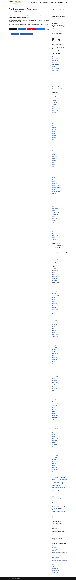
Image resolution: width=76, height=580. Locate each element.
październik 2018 (55, 318)
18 (59, 254)
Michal (12, 11)
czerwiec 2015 (55, 365)
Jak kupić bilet (53, 2)
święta (61, 513)
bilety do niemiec (57, 485)
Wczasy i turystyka (55, 233)
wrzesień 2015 (55, 359)
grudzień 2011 (55, 446)
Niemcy (57, 493)
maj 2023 (54, 286)
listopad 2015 (54, 355)
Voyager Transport (55, 231)
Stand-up (54, 66)
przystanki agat (62, 494)
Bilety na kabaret (55, 64)
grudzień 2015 (55, 353)
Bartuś (53, 108)
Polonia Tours (54, 183)
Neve (9, 578)
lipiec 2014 (54, 386)
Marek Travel (54, 160)
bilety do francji (64, 483)
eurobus (62, 491)
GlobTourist (54, 143)
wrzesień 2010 (55, 469)
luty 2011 (54, 459)
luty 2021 (54, 299)
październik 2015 (55, 357)
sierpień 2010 (54, 471)
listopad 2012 (54, 424)
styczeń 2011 (54, 461)
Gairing (53, 141)
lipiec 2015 (54, 363)
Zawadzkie (54, 239)
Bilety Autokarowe (34, 2)
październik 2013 (55, 403)
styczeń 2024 (54, 280)
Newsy (53, 170)
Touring (53, 224)
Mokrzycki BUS (55, 168)
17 (57, 254)
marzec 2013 (54, 417)
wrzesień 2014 (55, 382)
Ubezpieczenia (60, 2)
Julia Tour (54, 152)
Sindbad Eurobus (55, 212)
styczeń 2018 (54, 320)
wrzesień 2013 (55, 405)
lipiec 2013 (54, 409)
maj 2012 (54, 436)
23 (55, 257)
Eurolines (54, 131)
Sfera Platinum (55, 208)
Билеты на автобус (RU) (57, 88)
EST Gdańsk (54, 129)
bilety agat (56, 482)
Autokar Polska (55, 106)
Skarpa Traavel (55, 214)
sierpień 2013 (54, 407)
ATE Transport (55, 104)
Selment (53, 206)
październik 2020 (55, 303)
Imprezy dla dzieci (55, 68)
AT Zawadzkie (55, 102)
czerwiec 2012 (55, 434)
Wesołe (53, 237)
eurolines (65, 491)
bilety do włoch (55, 487)
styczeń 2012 (54, 444)
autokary (53, 477)
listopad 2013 (54, 401)
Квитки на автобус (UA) (56, 86)
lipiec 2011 (54, 453)
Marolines (54, 162)
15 (53, 254)
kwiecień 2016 (55, 345)
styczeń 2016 (54, 351)
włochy (58, 513)
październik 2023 (55, 282)
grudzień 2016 (55, 330)
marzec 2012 (54, 440)
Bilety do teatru (55, 60)
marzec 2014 (54, 394)
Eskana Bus (54, 127)
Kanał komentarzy (55, 570)
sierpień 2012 (54, 430)
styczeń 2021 (54, 301)
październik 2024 (55, 276)
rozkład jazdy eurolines (61, 503)
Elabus (53, 125)
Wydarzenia (54, 56)
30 (55, 259)
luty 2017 (54, 326)
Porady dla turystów (56, 185)
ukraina (56, 513)
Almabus (54, 100)
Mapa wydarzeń (55, 58)
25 (59, 257)
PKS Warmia (54, 179)
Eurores (53, 133)
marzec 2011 (54, 457)
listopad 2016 (54, 332)
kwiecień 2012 (55, 438)
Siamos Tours (54, 210)
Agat (53, 98)
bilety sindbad (56, 491)
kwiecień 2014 (55, 392)
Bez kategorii (54, 114)
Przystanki (54, 193)
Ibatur (53, 146)
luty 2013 (54, 419)
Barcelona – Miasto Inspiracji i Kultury (59, 30)
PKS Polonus (54, 175)
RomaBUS (54, 197)
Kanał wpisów (55, 568)
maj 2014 (54, 390)
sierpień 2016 (54, 338)
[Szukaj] (66, 517)
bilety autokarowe (61, 482)
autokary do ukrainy (56, 479)
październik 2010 (55, 467)
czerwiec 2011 (55, 455)
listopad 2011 (54, 448)
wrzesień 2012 (55, 428)
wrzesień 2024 (55, 278)
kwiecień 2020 (55, 309)
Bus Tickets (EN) (55, 79)
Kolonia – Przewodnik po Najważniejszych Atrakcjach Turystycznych (57, 33)
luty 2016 (54, 349)
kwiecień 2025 (55, 270)
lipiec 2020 (54, 305)
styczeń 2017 (54, 328)
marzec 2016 (54, 347)
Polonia (53, 181)
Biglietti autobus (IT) (56, 84)
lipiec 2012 (54, 432)
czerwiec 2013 (55, 411)
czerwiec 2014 (55, 388)
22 (53, 257)
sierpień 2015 (54, 361)
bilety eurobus (62, 487)
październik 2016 (55, 334)
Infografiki (54, 148)
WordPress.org (55, 572)
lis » (56, 262)
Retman (53, 195)
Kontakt (65, 2)
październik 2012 (55, 426)
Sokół (53, 216)
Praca (53, 189)
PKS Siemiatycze (55, 177)
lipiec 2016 (54, 340)
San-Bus (54, 202)
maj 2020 (54, 307)
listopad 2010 (54, 465)
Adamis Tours (54, 96)
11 (59, 252)
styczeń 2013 (54, 421)
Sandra (53, 204)
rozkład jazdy (60, 500)
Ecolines (54, 123)
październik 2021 (55, 295)
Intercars (54, 150)
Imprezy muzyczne (55, 62)
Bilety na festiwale (55, 72)
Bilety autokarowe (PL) (56, 77)
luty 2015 (54, 372)
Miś (53, 166)
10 (57, 252)
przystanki (58, 494)
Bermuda (54, 112)
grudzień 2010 (55, 463)
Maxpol (53, 164)
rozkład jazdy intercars (56, 506)
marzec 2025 (54, 272)
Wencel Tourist (55, 235)
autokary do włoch (64, 479)
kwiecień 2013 (55, 415)
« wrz (53, 262)
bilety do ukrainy (64, 485)
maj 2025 (54, 268)
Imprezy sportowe (55, 70)
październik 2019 (55, 313)
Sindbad (54, 511)
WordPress (18, 578)
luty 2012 (54, 442)
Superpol (54, 220)
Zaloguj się (54, 566)
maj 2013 (54, 413)
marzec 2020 (54, 311)
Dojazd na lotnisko (55, 121)
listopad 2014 (54, 378)
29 (53, 259)
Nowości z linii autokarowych (44, 2)
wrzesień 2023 (55, 284)
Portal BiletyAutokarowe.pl (57, 187)
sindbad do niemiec (61, 511)
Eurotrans (54, 135)
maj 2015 (54, 367)
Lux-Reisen (54, 158)
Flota (53, 139)
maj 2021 (54, 297)
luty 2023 (54, 289)
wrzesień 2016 (55, 336)
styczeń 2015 (54, 374)
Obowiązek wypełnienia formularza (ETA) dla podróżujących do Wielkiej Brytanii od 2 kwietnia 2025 (59, 27)
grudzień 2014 (55, 376)
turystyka (53, 513)
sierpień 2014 (54, 384)
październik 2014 (55, 380)
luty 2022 (54, 293)
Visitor (53, 229)
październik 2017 (55, 322)
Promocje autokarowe (56, 191)
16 (55, 254)
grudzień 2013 (55, 399)
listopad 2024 (54, 274)
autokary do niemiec (60, 477)
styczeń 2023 (54, 291)
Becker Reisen (55, 110)
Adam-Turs (54, 94)
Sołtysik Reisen (55, 218)
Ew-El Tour (54, 137)
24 (57, 257)
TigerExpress (54, 222)
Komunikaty (54, 154)
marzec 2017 (54, 324)
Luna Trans (54, 156)
